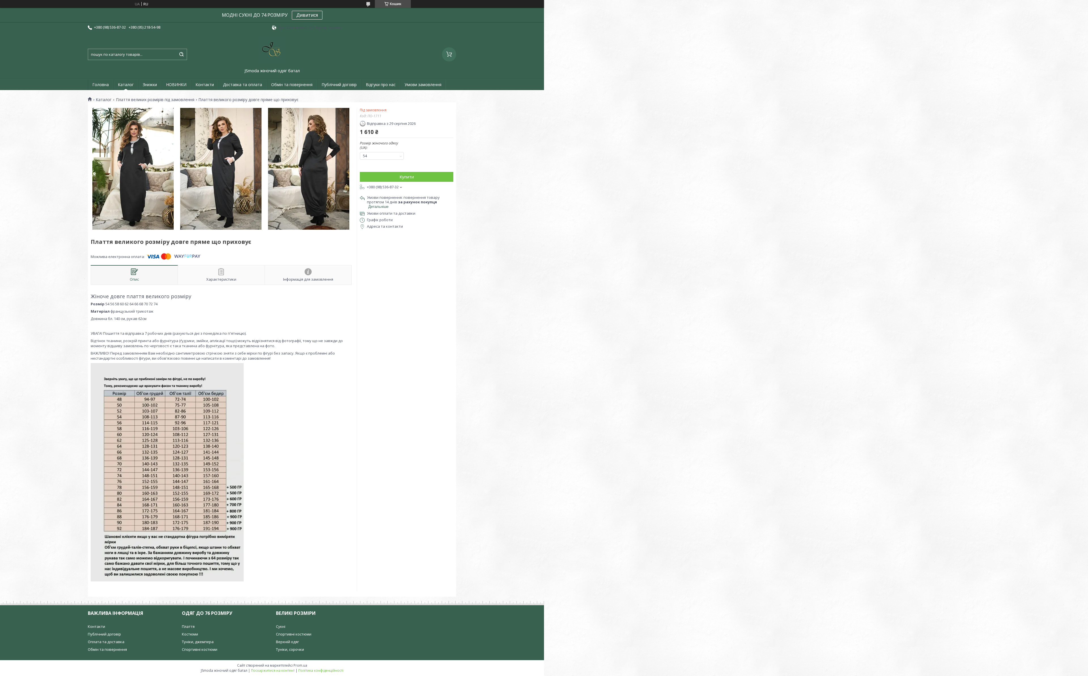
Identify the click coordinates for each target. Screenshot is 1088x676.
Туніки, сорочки (290, 649)
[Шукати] (181, 54)
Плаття (188, 626)
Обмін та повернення (292, 84)
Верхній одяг (287, 641)
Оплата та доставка (106, 641)
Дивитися (307, 15)
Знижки (150, 84)
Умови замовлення (423, 84)
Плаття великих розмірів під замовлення (155, 99)
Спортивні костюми (199, 649)
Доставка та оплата (242, 84)
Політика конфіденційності (320, 670)
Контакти (205, 84)
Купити (407, 177)
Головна (100, 84)
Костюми (190, 634)
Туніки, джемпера (198, 641)
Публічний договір (339, 84)
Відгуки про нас (381, 84)
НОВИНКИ (176, 84)
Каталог (126, 84)
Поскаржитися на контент (273, 670)
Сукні (280, 626)
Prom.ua (300, 665)
